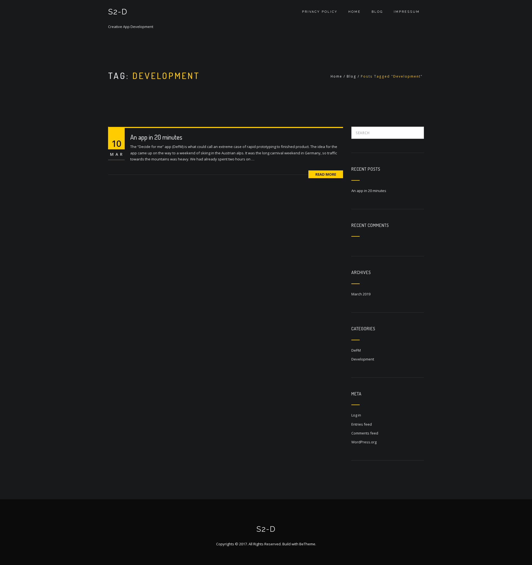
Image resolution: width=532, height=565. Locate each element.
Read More (325, 174)
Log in (356, 415)
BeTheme (307, 543)
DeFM (356, 350)
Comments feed (364, 433)
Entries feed (361, 424)
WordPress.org (364, 441)
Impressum (407, 12)
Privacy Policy (319, 12)
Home (354, 12)
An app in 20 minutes (156, 137)
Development (362, 359)
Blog (377, 12)
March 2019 (360, 294)
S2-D (117, 11)
